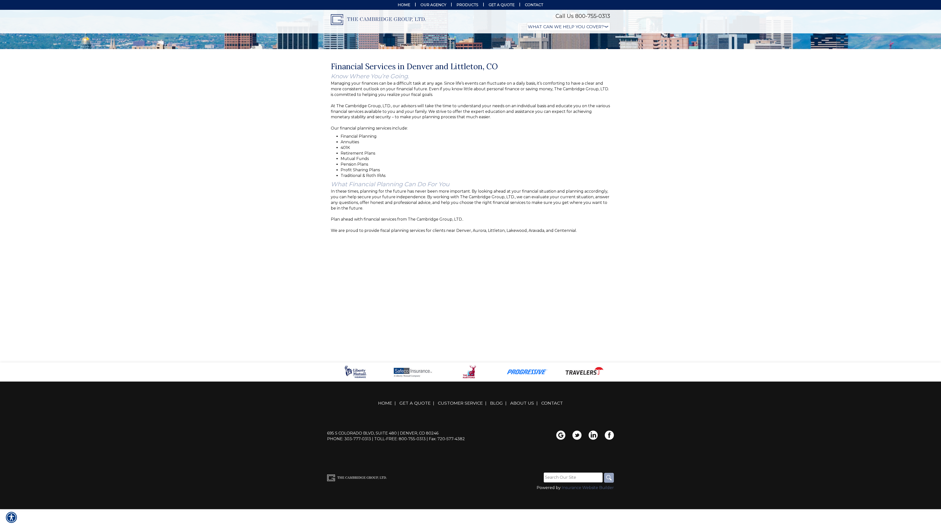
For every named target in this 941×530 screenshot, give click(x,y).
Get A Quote (415, 452)
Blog (496, 452)
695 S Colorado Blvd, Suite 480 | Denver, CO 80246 (382, 482)
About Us (522, 452)
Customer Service (460, 452)
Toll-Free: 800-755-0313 (400, 488)
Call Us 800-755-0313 (583, 16)
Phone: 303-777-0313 (349, 488)
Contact (552, 452)
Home (385, 452)
